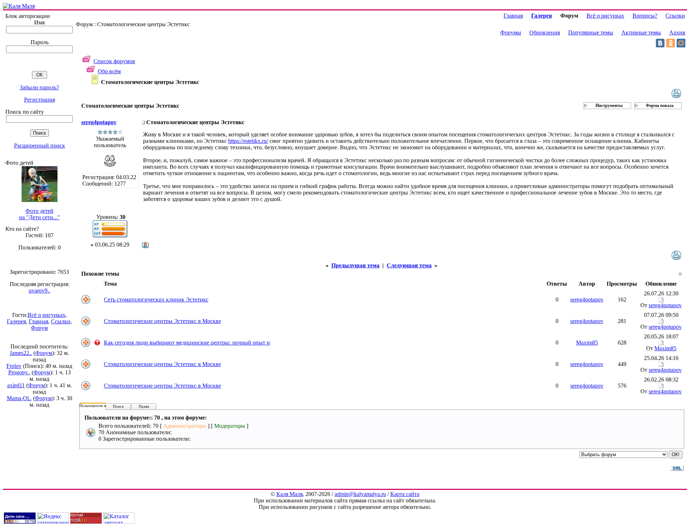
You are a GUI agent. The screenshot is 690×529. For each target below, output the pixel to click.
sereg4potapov (98, 122)
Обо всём (109, 71)
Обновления (544, 32)
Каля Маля (289, 494)
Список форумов (114, 61)
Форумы (510, 32)
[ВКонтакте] (660, 43)
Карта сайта (404, 494)
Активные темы (641, 32)
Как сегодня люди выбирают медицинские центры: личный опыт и (187, 343)
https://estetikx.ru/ (248, 141)
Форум (39, 328)
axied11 (16, 385)
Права (144, 406)
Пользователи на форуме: (101, 405)
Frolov (14, 366)
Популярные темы (590, 32)
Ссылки (60, 321)
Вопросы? (644, 16)
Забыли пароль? (39, 87)
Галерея (16, 321)
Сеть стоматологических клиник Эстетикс (156, 299)
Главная (38, 321)
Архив (677, 32)
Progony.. (19, 372)
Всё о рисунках (46, 315)
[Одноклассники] (670, 43)
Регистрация (39, 100)
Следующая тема (409, 265)
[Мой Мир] (681, 43)
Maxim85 (587, 343)
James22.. (21, 353)
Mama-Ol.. (19, 398)
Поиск (118, 406)
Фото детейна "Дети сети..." (39, 214)
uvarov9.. (39, 290)
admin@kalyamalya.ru (360, 494)
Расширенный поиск (39, 145)
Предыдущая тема (355, 265)
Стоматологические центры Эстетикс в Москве (162, 321)
